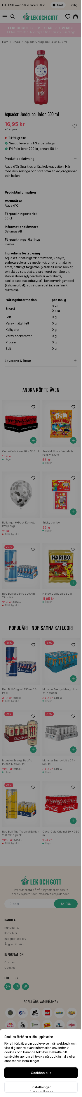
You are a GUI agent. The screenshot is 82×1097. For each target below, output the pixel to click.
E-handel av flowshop (41, 1091)
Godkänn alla (41, 1073)
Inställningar (41, 1087)
